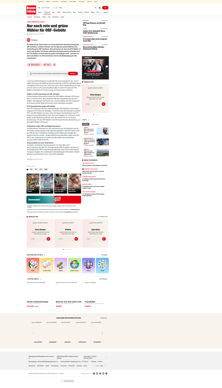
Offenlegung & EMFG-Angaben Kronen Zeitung (67, 357)
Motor (98, 12)
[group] (32, 184)
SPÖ (36, 169)
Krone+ (40, 12)
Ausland (86, 12)
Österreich (47, 12)
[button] (101, 12)
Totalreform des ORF (37, 147)
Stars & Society (67, 12)
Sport (74, 12)
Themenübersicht (75, 209)
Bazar (95, 1)
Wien (53, 12)
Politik (59, 12)
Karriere (100, 361)
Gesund (80, 12)
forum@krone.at (68, 212)
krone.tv (106, 12)
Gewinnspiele (64, 1)
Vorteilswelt (41, 1)
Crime (49, 17)
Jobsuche (89, 1)
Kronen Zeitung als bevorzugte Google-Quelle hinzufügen (54, 73)
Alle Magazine (103, 318)
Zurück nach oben (68, 381)
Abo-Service (32, 365)
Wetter (62, 17)
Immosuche (81, 1)
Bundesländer (37, 17)
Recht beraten (55, 17)
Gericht (44, 17)
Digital (93, 12)
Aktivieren (73, 73)
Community (55, 1)
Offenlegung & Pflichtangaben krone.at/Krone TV (41, 357)
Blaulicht (29, 17)
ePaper (48, 1)
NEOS (46, 169)
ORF (31, 169)
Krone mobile (73, 1)
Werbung (93, 361)
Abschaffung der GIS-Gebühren (62, 128)
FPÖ (41, 169)
